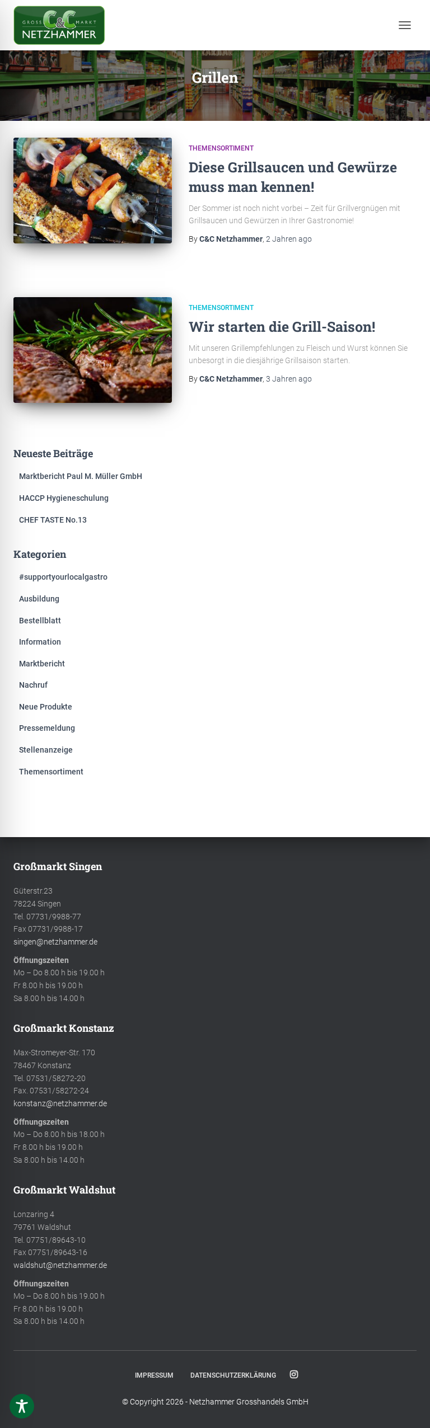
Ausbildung (39, 598)
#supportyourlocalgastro (63, 576)
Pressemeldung (47, 728)
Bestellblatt (40, 620)
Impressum (154, 1375)
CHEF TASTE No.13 (53, 519)
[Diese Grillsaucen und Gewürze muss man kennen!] (92, 190)
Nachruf (33, 684)
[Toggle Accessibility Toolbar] (21, 1406)
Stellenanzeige (46, 749)
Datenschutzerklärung (233, 1375)
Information (40, 641)
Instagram (293, 1375)
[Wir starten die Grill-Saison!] (92, 349)
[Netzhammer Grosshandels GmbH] (63, 25)
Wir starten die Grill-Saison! (282, 326)
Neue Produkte (45, 706)
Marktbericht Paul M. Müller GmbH (80, 476)
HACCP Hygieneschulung (64, 498)
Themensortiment (221, 148)
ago (289, 238)
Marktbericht (42, 663)
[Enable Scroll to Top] (408, 1406)
